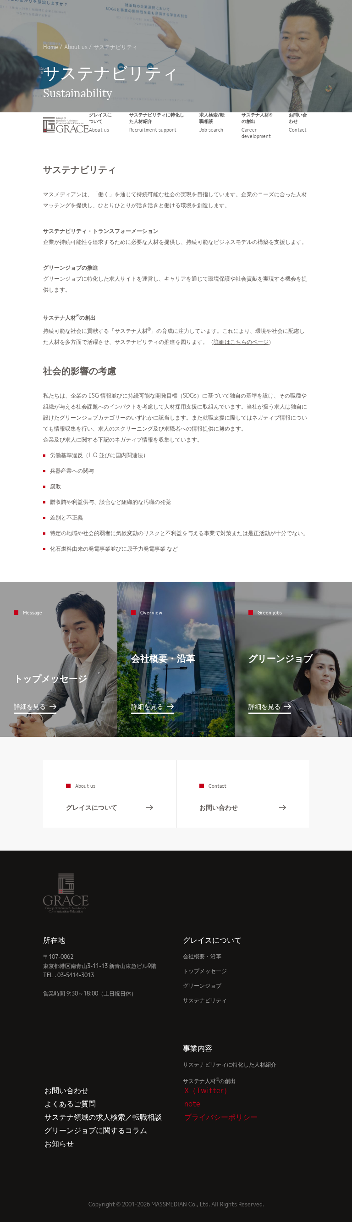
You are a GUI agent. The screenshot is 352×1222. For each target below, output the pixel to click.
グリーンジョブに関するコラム (95, 1130)
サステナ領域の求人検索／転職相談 (103, 1117)
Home (50, 47)
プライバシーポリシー (221, 1117)
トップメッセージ (205, 971)
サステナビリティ (205, 1000)
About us (76, 47)
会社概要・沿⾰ (202, 956)
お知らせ (59, 1144)
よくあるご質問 (70, 1104)
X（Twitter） (207, 1090)
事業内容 (197, 1048)
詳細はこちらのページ (241, 342)
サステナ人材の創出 (209, 1081)
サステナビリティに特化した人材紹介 (229, 1064)
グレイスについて (212, 940)
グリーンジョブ (202, 986)
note (192, 1104)
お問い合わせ (66, 1090)
